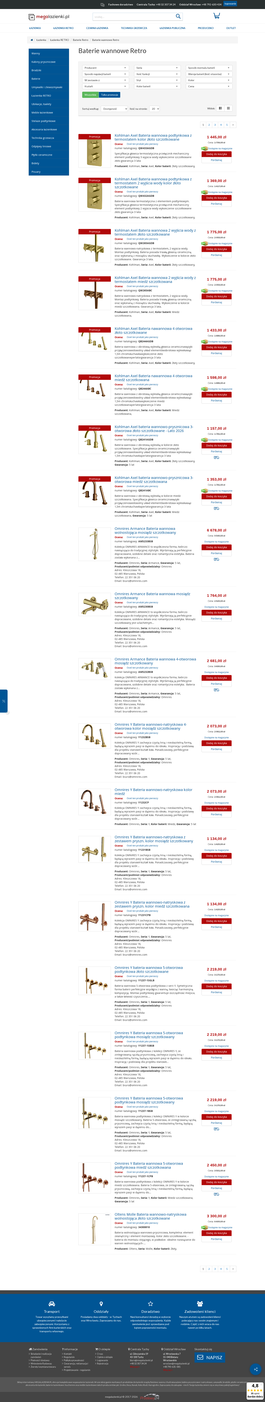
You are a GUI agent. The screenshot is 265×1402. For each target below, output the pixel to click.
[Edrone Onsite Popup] (132, 701)
